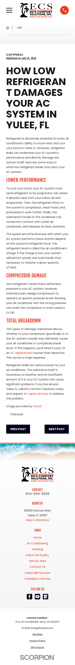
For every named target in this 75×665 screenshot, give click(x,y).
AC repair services (36, 394)
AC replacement (21, 353)
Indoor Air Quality (37, 555)
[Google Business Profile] (45, 597)
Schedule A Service (37, 579)
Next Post (57, 429)
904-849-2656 (37, 493)
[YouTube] (37, 597)
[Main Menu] (9, 10)
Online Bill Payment (37, 573)
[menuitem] (37, 634)
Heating (37, 549)
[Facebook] (29, 597)
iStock (37, 406)
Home (37, 537)
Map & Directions (37, 520)
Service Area (37, 561)
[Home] (36, 10)
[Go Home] (7, 27)
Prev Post (18, 429)
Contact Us (37, 567)
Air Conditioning (37, 543)
